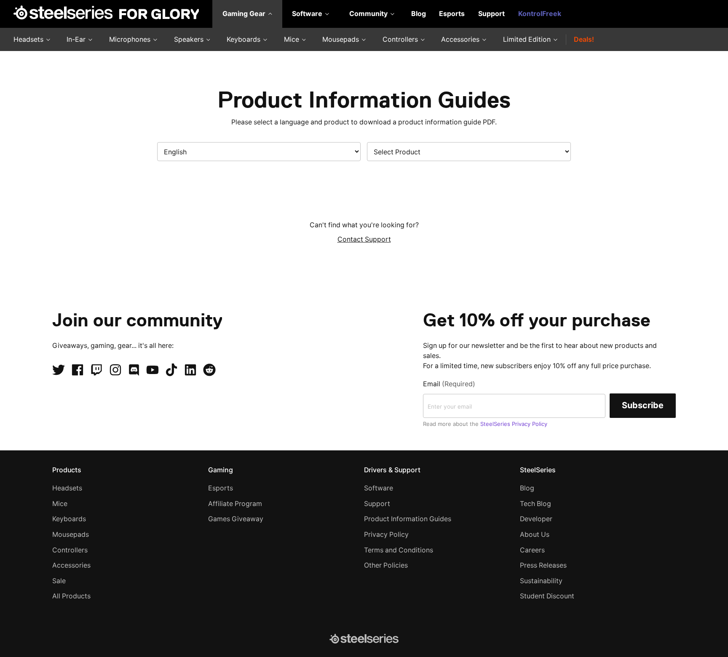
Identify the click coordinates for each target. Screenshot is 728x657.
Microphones (130, 39)
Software (308, 14)
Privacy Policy (386, 534)
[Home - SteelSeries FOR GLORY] (106, 13)
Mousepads (341, 39)
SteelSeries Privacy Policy (513, 423)
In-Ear (77, 39)
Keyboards (244, 39)
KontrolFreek (539, 14)
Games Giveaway (235, 519)
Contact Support (364, 239)
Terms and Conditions (398, 550)
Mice (292, 39)
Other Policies (386, 565)
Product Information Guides (407, 519)
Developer (536, 519)
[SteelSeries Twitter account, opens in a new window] (58, 370)
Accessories (461, 39)
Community (369, 14)
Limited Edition (527, 39)
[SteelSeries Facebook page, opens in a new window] (77, 370)
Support (491, 14)
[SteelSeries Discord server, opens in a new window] (134, 370)
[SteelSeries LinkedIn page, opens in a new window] (190, 370)
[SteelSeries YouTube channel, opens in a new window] (152, 370)
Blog (418, 14)
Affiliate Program (235, 504)
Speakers (189, 39)
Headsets (29, 39)
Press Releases (543, 565)
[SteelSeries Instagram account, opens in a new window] (115, 370)
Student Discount (547, 596)
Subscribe (643, 405)
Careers (532, 550)
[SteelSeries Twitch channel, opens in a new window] (96, 370)
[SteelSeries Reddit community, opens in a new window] (209, 370)
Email (449, 384)
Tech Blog (535, 504)
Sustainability (541, 581)
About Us (534, 534)
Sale (59, 581)
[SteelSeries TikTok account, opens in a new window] (171, 370)
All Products (71, 596)
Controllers (401, 39)
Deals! (584, 39)
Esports (452, 14)
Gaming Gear (244, 14)
